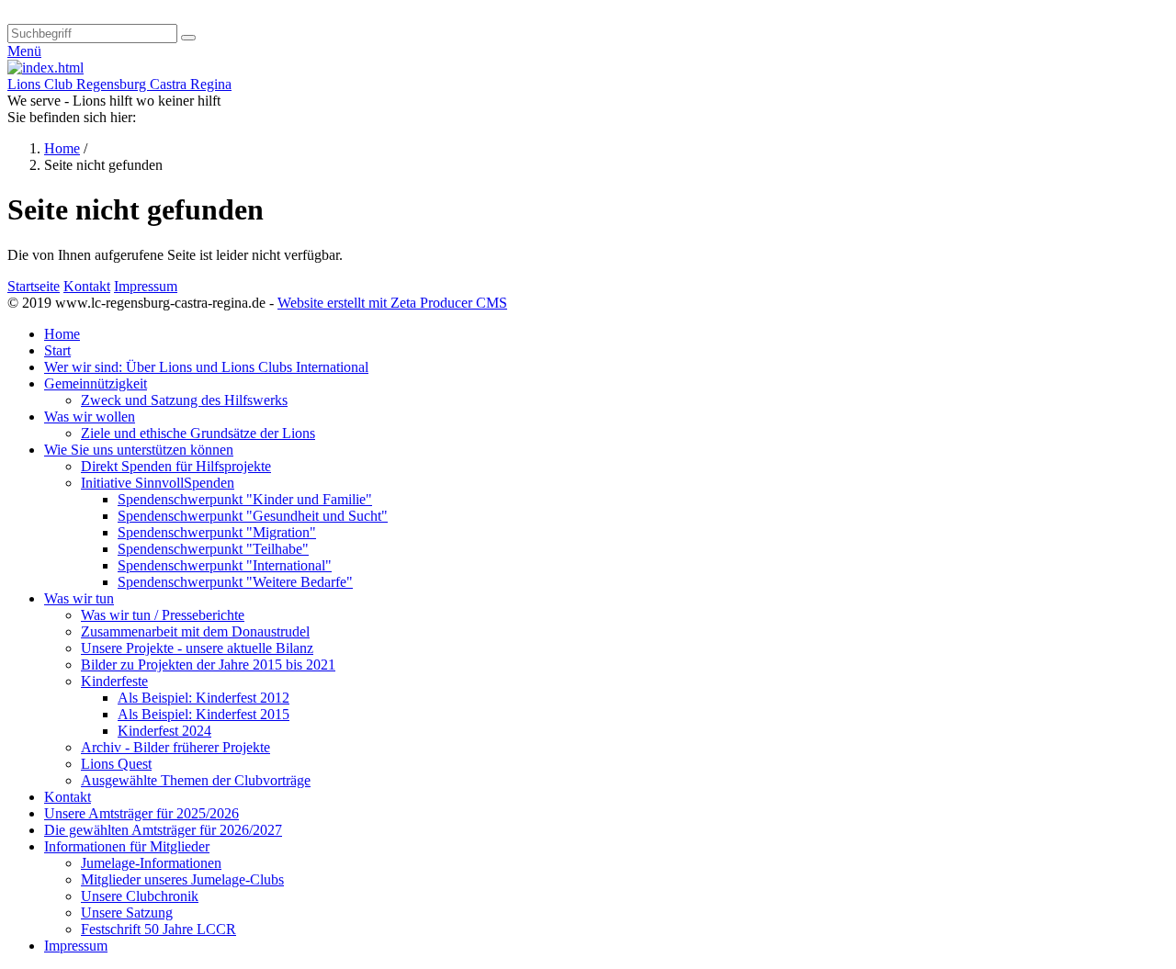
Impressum (145, 286)
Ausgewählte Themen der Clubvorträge (196, 780)
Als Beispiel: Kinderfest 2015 (203, 714)
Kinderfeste (114, 681)
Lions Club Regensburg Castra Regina (119, 84)
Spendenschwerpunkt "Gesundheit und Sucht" (253, 516)
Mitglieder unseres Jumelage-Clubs (182, 879)
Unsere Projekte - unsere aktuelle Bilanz (197, 648)
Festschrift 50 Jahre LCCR (158, 929)
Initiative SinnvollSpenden (157, 482)
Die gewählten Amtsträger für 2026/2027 (163, 830)
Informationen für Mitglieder (126, 846)
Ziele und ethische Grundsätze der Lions (198, 433)
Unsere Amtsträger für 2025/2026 (141, 813)
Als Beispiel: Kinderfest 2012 (203, 697)
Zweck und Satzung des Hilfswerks (184, 400)
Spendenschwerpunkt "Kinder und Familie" (245, 499)
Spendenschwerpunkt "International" (225, 565)
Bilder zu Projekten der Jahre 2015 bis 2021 (208, 664)
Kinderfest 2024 (164, 730)
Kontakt (86, 286)
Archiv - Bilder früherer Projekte (175, 747)
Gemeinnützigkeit (95, 383)
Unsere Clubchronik (139, 896)
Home (62, 148)
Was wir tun (79, 598)
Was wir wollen (89, 416)
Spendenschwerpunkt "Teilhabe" (213, 549)
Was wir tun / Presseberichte (162, 615)
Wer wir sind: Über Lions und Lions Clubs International (206, 367)
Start (57, 350)
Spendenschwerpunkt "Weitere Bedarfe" (235, 582)
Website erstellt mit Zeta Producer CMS (392, 302)
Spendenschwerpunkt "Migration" (217, 532)
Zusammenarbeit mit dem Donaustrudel (195, 631)
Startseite (33, 286)
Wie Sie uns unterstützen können (138, 449)
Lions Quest (116, 764)
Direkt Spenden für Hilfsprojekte (176, 466)
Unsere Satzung (127, 912)
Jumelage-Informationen (151, 863)
